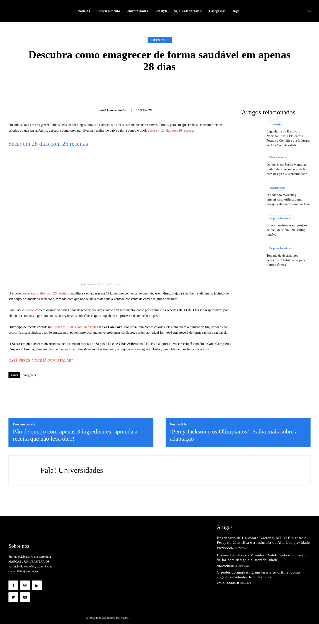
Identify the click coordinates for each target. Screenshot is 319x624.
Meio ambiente (277, 157)
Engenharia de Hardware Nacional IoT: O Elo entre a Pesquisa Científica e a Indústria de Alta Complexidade (263, 540)
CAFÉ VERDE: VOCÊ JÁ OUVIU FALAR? (40, 360)
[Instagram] (25, 585)
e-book (29, 310)
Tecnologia (275, 124)
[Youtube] (25, 597)
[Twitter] (13, 597)
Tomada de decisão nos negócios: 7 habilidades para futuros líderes (285, 260)
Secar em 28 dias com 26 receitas (170, 130)
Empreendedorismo (280, 218)
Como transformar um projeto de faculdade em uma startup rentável (286, 230)
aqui (206, 349)
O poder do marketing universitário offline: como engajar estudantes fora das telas (288, 199)
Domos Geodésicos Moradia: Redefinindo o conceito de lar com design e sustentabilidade (286, 169)
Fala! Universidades (112, 110)
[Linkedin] (36, 585)
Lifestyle (160, 40)
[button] (309, 11)
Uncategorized (277, 187)
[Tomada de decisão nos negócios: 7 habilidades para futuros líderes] (252, 256)
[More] (228, 85)
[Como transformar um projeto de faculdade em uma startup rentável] (252, 226)
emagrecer (29, 375)
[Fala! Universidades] (94, 110)
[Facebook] (13, 585)
